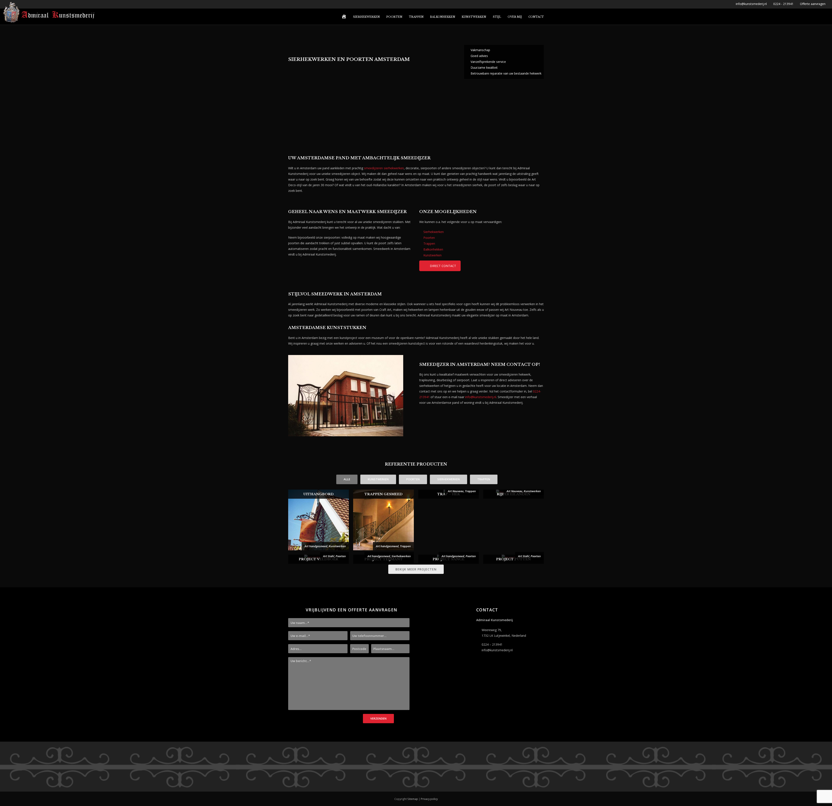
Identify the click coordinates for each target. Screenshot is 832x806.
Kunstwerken (432, 255)
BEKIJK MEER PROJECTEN (416, 569)
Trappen (429, 243)
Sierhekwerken (433, 232)
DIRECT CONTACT (443, 266)
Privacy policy (429, 799)
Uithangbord (318, 494)
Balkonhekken (433, 249)
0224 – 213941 (492, 644)
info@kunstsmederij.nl (480, 397)
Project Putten (513, 559)
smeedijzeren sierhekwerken (384, 168)
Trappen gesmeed (383, 494)
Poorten (429, 238)
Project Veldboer (318, 559)
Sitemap (412, 799)
